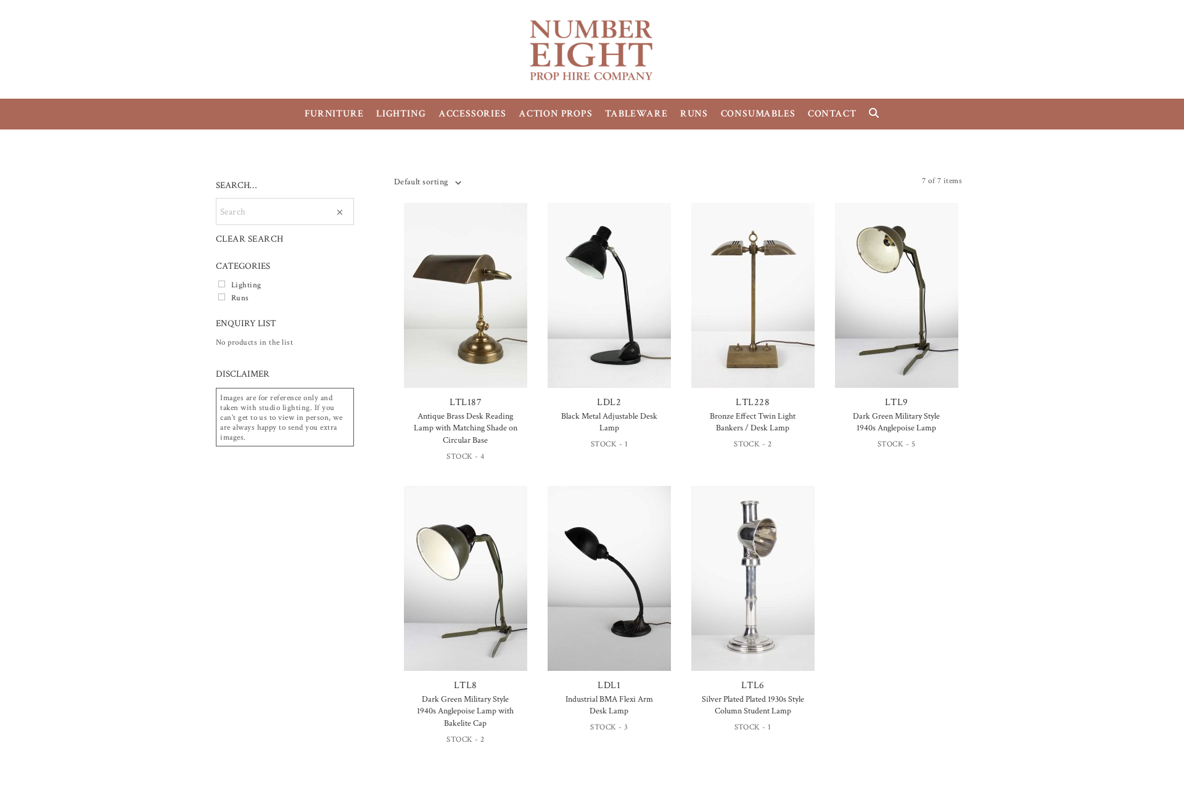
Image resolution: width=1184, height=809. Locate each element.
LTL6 (753, 685)
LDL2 (609, 402)
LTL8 (465, 685)
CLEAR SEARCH (250, 239)
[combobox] (427, 182)
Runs (240, 298)
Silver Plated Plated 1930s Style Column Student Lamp (753, 705)
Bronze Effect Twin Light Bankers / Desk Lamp (753, 422)
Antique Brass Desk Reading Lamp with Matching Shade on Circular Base (465, 428)
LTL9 (896, 402)
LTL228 (753, 402)
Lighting (246, 285)
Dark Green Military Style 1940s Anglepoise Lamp (896, 422)
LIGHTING (401, 113)
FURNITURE (334, 113)
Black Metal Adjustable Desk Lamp (609, 422)
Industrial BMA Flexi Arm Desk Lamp (609, 705)
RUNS (694, 113)
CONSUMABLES (758, 113)
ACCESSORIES (472, 113)
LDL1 (609, 685)
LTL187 (466, 402)
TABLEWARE (636, 113)
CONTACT (832, 113)
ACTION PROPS (556, 113)
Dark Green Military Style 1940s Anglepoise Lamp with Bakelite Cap (465, 711)
